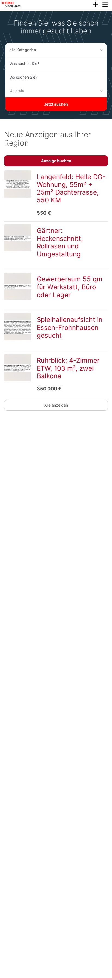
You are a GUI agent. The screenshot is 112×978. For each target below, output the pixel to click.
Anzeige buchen (56, 160)
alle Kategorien (23, 49)
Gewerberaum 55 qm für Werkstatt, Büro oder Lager (69, 287)
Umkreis (17, 90)
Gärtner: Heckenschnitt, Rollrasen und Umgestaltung (60, 242)
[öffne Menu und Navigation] (102, 4)
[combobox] (56, 63)
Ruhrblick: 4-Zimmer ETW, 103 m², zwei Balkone (68, 368)
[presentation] (95, 4)
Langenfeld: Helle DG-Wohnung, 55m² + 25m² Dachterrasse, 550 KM (71, 188)
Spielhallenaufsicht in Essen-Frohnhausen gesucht (69, 327)
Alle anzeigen (56, 405)
